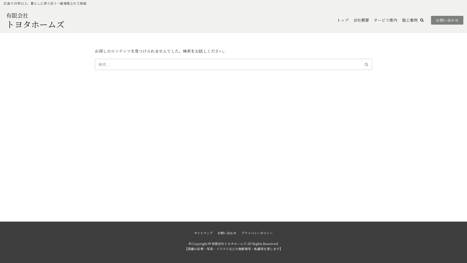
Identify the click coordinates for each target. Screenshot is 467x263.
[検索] (366, 64)
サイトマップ (203, 233)
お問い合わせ (447, 20)
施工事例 (410, 20)
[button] (422, 20)
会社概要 (361, 20)
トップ (343, 20)
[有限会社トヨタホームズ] (35, 20)
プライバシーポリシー (257, 233)
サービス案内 (385, 20)
